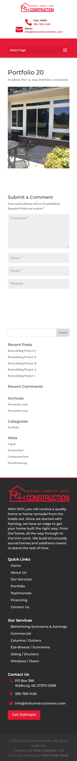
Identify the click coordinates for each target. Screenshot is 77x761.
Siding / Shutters (25, 654)
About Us (18, 572)
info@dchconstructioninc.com (40, 703)
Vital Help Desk (55, 755)
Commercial (21, 633)
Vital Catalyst (44, 750)
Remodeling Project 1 (21, 376)
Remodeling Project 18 (22, 364)
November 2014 (18, 411)
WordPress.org (17, 463)
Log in (12, 444)
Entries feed (15, 450)
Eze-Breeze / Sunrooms (30, 647)
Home (16, 566)
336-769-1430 (42, 24)
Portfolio (45, 80)
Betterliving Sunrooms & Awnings (39, 627)
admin (16, 80)
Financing (19, 600)
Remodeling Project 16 (22, 357)
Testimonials (21, 593)
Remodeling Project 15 (22, 370)
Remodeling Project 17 (22, 351)
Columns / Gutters (26, 640)
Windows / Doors (25, 661)
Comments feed (18, 457)
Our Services (21, 579)
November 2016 (18, 405)
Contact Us (20, 607)
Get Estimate (24, 714)
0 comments (60, 80)
